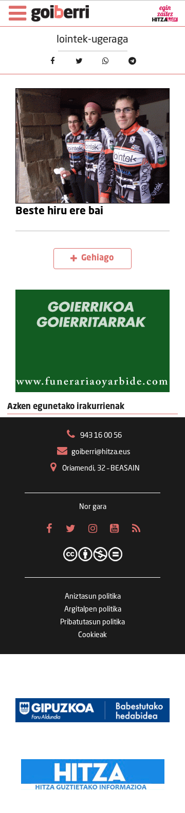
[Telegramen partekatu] (132, 61)
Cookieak (92, 635)
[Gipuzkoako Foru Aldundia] (92, 710)
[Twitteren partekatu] (79, 61)
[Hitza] (92, 772)
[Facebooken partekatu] (52, 61)
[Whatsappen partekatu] (106, 61)
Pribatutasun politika (92, 622)
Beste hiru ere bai (59, 212)
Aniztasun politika (93, 596)
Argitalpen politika (92, 609)
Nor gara (92, 507)
